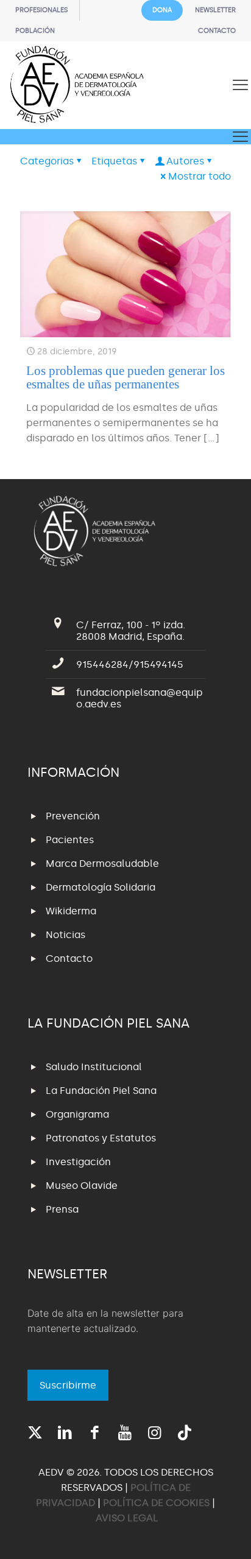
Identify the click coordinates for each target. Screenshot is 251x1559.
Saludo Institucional (94, 1067)
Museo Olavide (82, 1185)
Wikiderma (71, 911)
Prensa (62, 1209)
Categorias (47, 161)
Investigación (78, 1162)
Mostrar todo (199, 176)
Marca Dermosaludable (102, 863)
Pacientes (70, 840)
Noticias (65, 935)
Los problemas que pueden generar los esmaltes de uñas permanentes (125, 377)
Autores (185, 161)
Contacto (69, 958)
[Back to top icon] (226, 1534)
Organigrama (77, 1114)
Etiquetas (114, 161)
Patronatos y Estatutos (101, 1138)
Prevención (73, 816)
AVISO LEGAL (127, 1518)
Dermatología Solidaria (100, 887)
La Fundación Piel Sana (101, 1090)
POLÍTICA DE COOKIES (156, 1502)
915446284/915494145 (129, 664)
